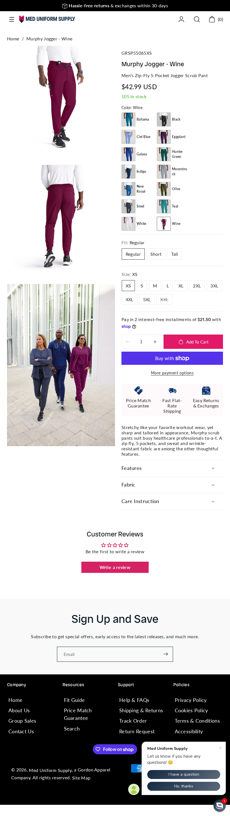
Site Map (81, 777)
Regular (133, 254)
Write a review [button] (115, 567)
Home (13, 38)
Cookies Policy (191, 710)
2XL (197, 285)
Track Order (133, 721)
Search (72, 728)
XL (181, 285)
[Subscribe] (165, 654)
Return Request (137, 731)
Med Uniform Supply (50, 770)
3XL (214, 285)
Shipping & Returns (141, 710)
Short (156, 254)
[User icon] (181, 19)
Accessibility (189, 731)
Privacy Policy (191, 700)
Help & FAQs (134, 700)
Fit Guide (74, 700)
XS (128, 285)
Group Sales (22, 721)
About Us (19, 710)
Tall (174, 254)
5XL (147, 299)
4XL (130, 299)
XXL (166, 300)
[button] (12, 19)
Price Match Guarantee (78, 714)
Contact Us (21, 731)
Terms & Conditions (197, 721)
